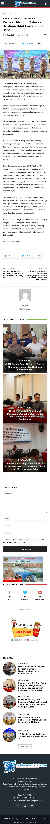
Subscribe (40, 591)
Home (5, 13)
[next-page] (8, 477)
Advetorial (13, 13)
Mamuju (17, 18)
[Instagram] (25, 805)
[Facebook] (18, 805)
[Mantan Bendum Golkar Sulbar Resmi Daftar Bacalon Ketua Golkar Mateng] (9, 718)
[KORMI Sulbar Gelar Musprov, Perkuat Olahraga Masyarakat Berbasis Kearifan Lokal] (25, 348)
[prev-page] (4, 477)
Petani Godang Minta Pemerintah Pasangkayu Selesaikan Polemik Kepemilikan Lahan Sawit (37, 275)
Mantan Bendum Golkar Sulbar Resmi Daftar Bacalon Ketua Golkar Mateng (32, 719)
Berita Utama (24, 407)
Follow (25, 591)
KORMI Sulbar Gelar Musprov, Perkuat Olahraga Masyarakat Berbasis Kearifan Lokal (25, 367)
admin (12, 35)
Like (9, 591)
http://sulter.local (25, 309)
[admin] (5, 35)
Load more (24, 746)
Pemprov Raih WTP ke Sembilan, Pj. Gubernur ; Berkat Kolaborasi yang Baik (13, 274)
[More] (39, 43)
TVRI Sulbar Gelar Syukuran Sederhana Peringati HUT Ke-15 (32, 736)
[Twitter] (32, 805)
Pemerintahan (28, 18)
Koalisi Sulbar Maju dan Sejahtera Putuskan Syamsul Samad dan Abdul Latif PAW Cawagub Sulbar (25, 466)
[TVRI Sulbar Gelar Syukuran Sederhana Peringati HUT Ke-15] (9, 735)
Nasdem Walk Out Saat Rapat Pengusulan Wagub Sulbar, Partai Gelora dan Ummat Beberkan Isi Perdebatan (25, 415)
